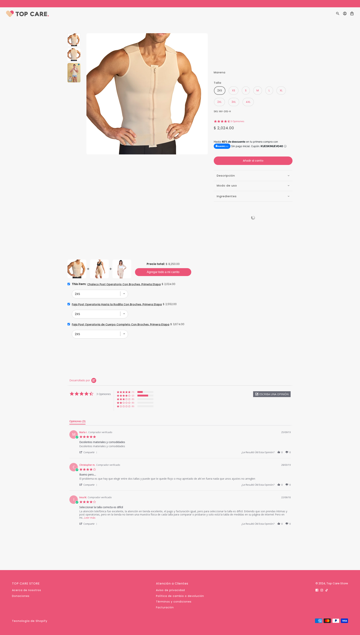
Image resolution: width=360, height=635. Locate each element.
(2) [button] (133, 395)
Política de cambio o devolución (180, 596)
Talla (217, 83)
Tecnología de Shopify (29, 621)
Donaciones (20, 596)
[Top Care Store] (27, 13)
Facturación (165, 607)
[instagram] (322, 590)
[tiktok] (326, 590)
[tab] (77, 422)
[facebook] (317, 590)
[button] (272, 394)
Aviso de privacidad (170, 590)
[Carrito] (352, 13)
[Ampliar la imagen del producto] (147, 94)
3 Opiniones (237, 121)
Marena (219, 72)
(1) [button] (133, 391)
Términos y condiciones (173, 601)
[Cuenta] (345, 13)
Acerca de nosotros (26, 590)
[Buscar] (338, 13)
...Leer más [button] (88, 517)
